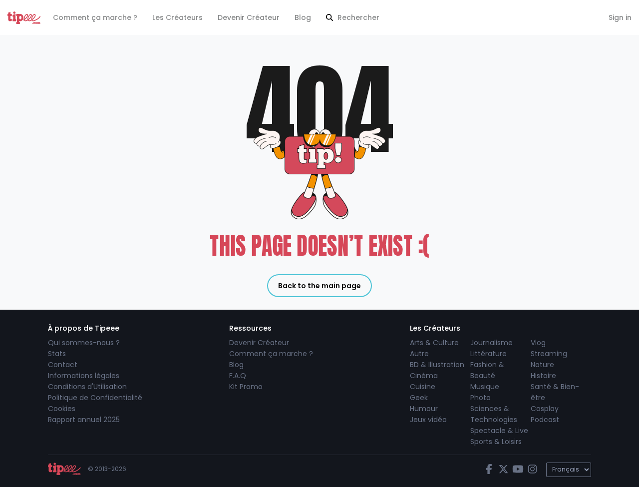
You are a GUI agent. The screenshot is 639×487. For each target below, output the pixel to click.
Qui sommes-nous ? (84, 343)
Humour (424, 409)
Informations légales (83, 376)
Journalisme (491, 343)
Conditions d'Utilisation (87, 387)
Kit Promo (246, 387)
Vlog (538, 343)
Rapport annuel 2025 (84, 420)
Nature (542, 365)
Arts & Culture (434, 343)
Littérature (488, 354)
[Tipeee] (23, 17)
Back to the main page (319, 286)
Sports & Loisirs (496, 442)
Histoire (543, 376)
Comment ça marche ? (95, 17)
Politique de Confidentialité (95, 398)
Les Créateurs (177, 17)
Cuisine (422, 387)
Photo (480, 398)
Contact (62, 365)
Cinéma (424, 376)
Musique (484, 387)
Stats (57, 354)
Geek (419, 398)
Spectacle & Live (499, 431)
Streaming (549, 354)
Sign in (620, 17)
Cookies (61, 409)
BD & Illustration (437, 365)
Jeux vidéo (428, 420)
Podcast (545, 420)
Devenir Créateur (249, 17)
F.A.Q (237, 376)
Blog (303, 17)
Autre (419, 354)
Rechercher (357, 17)
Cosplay (545, 409)
